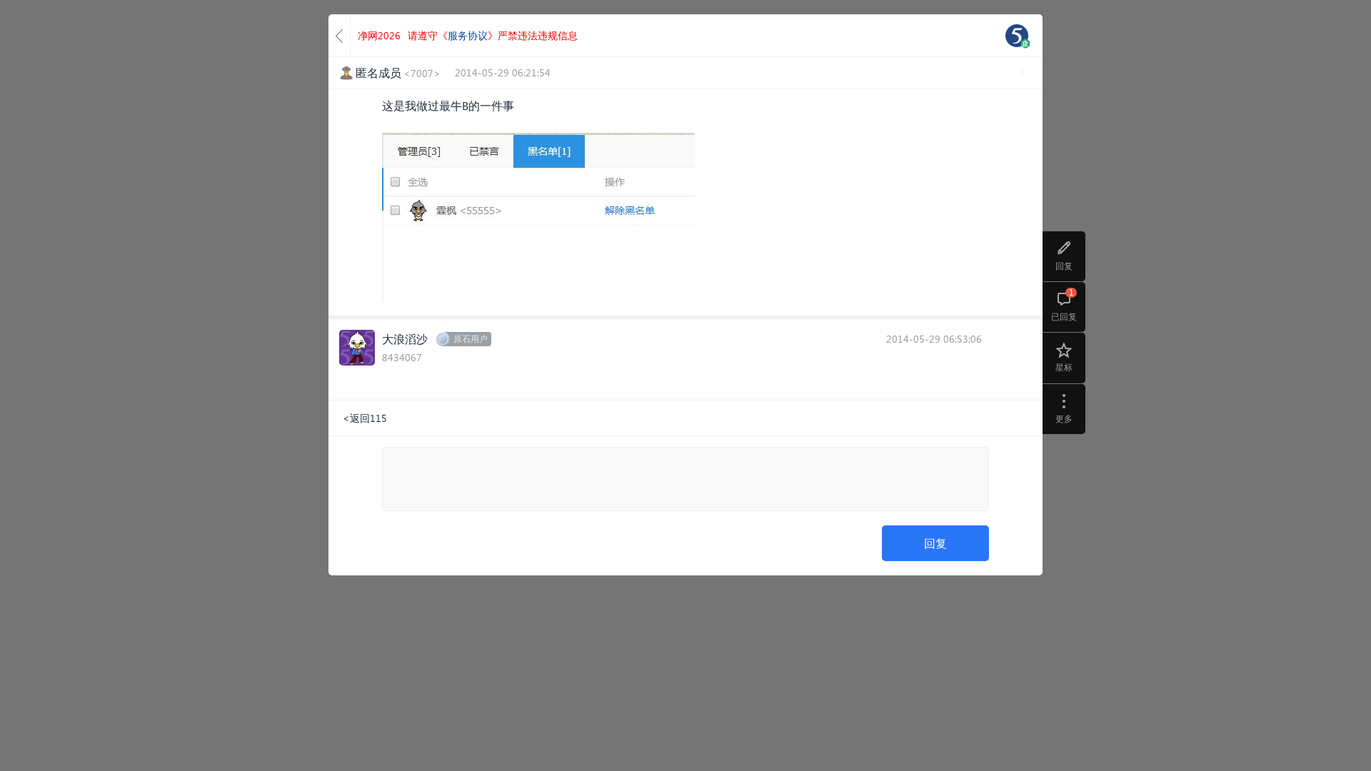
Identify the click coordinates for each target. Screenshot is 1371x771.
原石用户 (470, 338)
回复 (935, 542)
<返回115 (365, 418)
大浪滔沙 (405, 338)
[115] (1016, 35)
